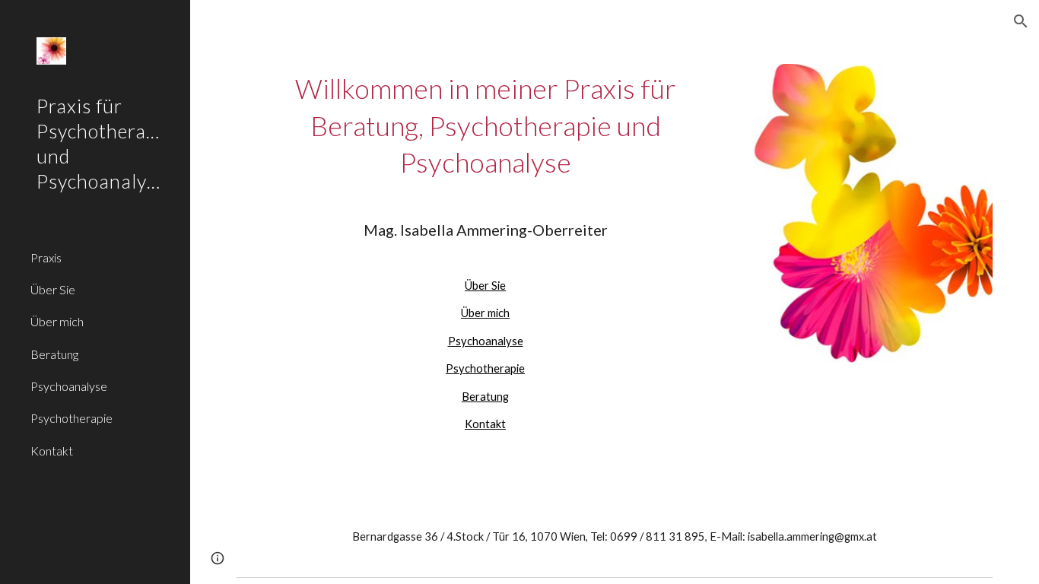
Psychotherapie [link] (71, 418)
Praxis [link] (46, 257)
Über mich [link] (57, 321)
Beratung (485, 396)
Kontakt (485, 423)
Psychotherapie (485, 368)
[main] (486, 252)
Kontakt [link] (51, 450)
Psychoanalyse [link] (68, 386)
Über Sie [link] (52, 289)
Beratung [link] (54, 354)
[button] (1020, 21)
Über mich (485, 312)
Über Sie (485, 285)
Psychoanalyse (485, 341)
